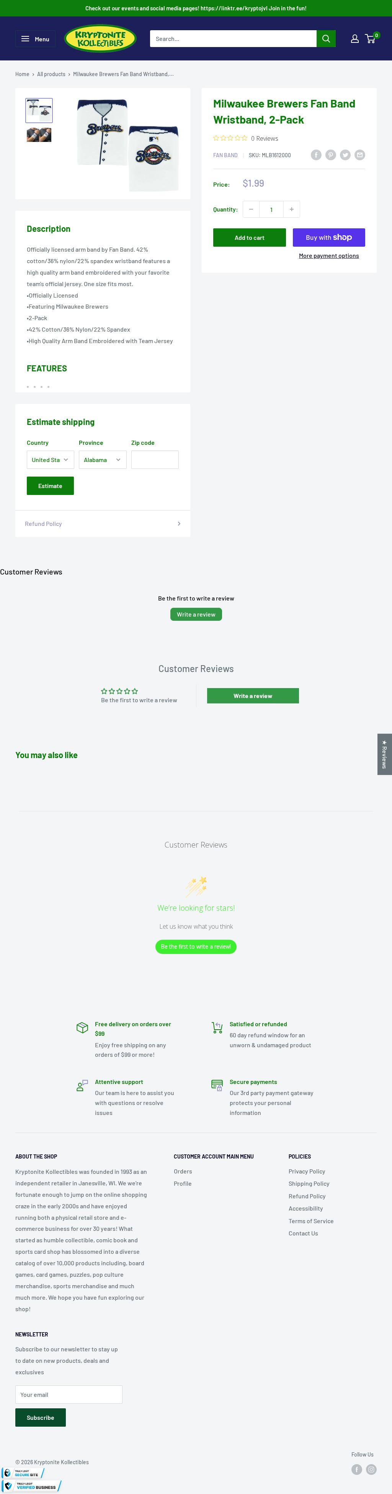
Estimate (50, 485)
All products (51, 74)
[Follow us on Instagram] (371, 1469)
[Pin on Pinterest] (330, 154)
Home (22, 74)
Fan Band (225, 155)
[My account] (355, 38)
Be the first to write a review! (196, 946)
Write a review (196, 614)
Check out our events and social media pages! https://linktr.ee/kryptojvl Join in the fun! (196, 8)
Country (38, 442)
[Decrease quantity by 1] (251, 209)
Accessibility (306, 1208)
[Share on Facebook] (316, 154)
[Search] (326, 38)
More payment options (329, 255)
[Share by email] (359, 154)
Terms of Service (311, 1220)
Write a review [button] (253, 695)
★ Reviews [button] (385, 754)
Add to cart (250, 237)
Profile (183, 1183)
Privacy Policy (307, 1171)
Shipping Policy (309, 1183)
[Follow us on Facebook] (356, 1469)
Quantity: (225, 209)
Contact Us (303, 1233)
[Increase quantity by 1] (292, 209)
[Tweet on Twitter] (345, 154)
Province (91, 442)
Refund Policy (43, 523)
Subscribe (40, 1417)
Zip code (143, 442)
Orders (183, 1171)
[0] (370, 38)
